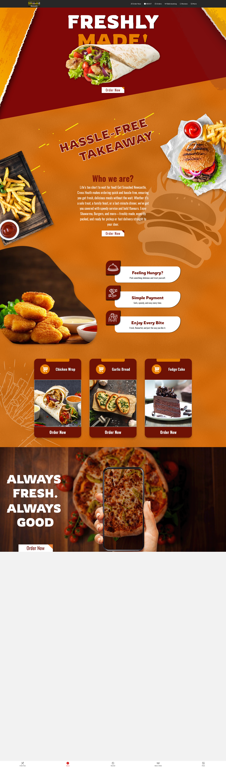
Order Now (137, 4)
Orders (159, 4)
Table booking (172, 4)
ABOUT (149, 4)
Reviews (185, 4)
